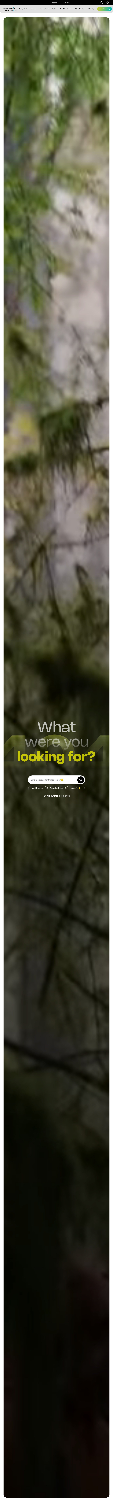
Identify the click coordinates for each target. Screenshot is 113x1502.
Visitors (54, 2)
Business (66, 2)
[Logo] (10, 9)
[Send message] (80, 779)
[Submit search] (101, 2)
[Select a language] (107, 2)
